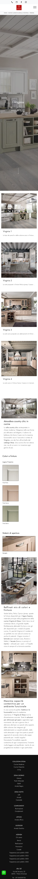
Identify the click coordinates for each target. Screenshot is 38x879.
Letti (19, 795)
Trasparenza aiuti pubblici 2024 (18, 859)
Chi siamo (19, 837)
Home (5, 13)
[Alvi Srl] (19, 7)
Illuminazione (19, 809)
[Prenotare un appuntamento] (17, 2)
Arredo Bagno (19, 786)
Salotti (19, 784)
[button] (33, 413)
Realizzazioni (19, 844)
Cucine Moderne (19, 764)
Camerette (19, 800)
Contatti (19, 850)
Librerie (19, 778)
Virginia (32, 13)
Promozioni (19, 847)
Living (19, 770)
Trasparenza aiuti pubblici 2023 (19, 856)
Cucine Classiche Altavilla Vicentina (18, 13)
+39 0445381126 (20, 878)
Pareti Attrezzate (19, 781)
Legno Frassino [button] (8, 462)
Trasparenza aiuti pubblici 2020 (18, 853)
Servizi (19, 840)
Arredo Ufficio (19, 820)
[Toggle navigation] (34, 7)
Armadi (19, 797)
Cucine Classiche (19, 767)
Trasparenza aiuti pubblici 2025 (18, 862)
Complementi (19, 811)
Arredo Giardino (19, 828)
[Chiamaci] (12, 2)
